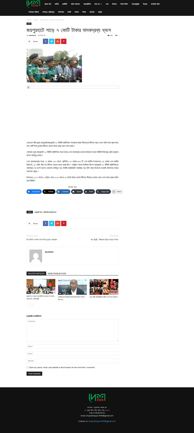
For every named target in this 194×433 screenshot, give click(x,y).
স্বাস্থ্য (100, 12)
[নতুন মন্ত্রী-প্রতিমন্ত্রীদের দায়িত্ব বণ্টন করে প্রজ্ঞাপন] (104, 287)
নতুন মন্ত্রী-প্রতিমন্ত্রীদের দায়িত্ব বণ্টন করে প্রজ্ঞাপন (104, 297)
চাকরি (69, 12)
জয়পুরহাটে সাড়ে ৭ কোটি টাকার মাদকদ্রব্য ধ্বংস (45, 212)
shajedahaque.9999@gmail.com (102, 421)
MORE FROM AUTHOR (57, 274)
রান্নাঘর (92, 12)
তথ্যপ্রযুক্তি (135, 4)
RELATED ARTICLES (36, 274)
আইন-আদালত (75, 4)
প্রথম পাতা (47, 4)
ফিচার (84, 12)
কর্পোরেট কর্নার (155, 4)
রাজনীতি (64, 4)
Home (29, 20)
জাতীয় (57, 4)
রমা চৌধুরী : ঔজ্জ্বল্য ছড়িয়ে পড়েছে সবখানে (104, 239)
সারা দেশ (97, 4)
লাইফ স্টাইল (124, 4)
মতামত (77, 12)
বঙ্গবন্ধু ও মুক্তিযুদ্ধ (48, 12)
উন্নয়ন (145, 4)
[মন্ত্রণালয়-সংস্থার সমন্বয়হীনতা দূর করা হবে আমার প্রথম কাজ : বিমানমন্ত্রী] (41, 286)
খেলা (107, 4)
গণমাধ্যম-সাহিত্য (33, 12)
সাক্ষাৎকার (61, 12)
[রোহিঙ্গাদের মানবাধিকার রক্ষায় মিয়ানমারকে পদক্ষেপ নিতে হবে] (72, 287)
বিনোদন (114, 4)
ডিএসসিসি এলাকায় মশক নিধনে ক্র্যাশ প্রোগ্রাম (42, 239)
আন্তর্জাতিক (87, 4)
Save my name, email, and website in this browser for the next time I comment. (62, 367)
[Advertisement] (72, 202)
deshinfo (32, 35)
